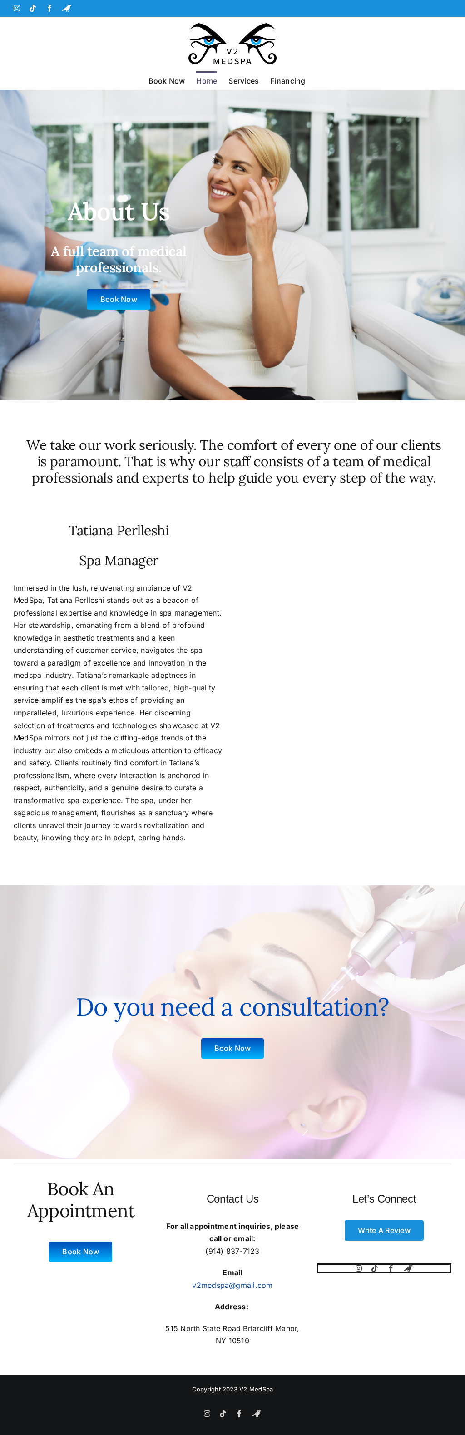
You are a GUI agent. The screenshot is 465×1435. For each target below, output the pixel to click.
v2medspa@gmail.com (232, 1285)
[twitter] (408, 1268)
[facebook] (391, 1268)
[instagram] (359, 1268)
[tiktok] (374, 1268)
